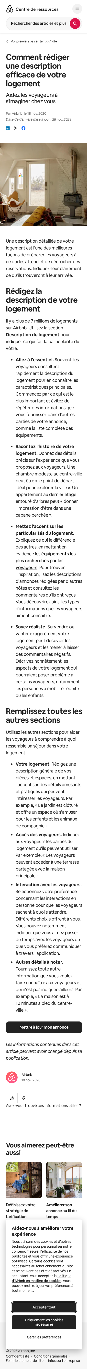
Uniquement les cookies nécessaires (44, 1322)
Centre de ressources (37, 9)
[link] (8, 128)
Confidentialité (17, 1356)
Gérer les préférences (44, 1337)
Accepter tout (44, 1307)
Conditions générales (50, 1356)
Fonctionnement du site (25, 1360)
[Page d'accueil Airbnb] (10, 9)
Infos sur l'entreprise (64, 1360)
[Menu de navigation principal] (77, 9)
